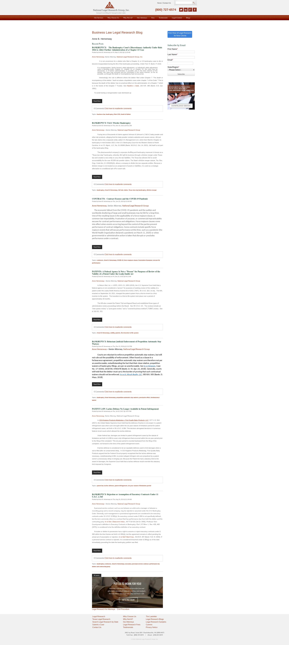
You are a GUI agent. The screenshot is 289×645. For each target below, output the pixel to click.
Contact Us (167, 3)
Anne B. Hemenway (104, 52)
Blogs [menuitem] (188, 17)
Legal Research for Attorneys (103, 609)
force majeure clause (131, 260)
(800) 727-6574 (165, 9)
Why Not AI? (128, 619)
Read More (97, 101)
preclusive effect (144, 397)
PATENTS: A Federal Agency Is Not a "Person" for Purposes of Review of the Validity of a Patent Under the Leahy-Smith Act (126, 272)
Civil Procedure (123, 609)
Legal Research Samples (156, 622)
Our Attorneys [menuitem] (142, 17)
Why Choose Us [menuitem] (113, 17)
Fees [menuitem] (153, 17)
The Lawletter (151, 616)
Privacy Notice (151, 627)
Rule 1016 (117, 114)
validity (112, 333)
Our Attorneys (128, 622)
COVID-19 (120, 260)
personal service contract (140, 564)
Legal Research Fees (131, 625)
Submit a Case (98, 625)
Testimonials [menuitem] (163, 17)
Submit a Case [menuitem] (99, 22)
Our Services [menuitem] (98, 17)
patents (117, 333)
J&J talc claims (123, 190)
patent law (100, 486)
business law (101, 114)
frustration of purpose (145, 260)
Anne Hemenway (98, 57)
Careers (149, 625)
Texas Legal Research (101, 619)
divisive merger (152, 190)
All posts (96, 575)
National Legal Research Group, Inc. (130, 57)
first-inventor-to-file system (130, 333)
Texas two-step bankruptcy (137, 190)
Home (159, 3)
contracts (100, 260)
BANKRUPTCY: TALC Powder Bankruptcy (111, 122)
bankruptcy (109, 114)
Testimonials (128, 627)
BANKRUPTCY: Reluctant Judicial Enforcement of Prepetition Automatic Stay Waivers (126, 342)
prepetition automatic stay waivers (127, 397)
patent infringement (121, 486)
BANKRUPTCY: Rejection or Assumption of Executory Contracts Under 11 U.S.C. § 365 (125, 495)
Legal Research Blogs (155, 619)
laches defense (109, 486)
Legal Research (98, 616)
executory (128, 564)
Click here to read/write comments (118, 108)
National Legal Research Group (129, 130)
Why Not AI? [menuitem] (128, 17)
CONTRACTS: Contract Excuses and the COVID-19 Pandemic (120, 198)
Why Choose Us (129, 616)
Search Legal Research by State (105, 622)
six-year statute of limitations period (139, 486)
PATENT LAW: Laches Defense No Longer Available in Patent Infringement (125, 408)
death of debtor (126, 114)
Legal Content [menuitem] (177, 17)
